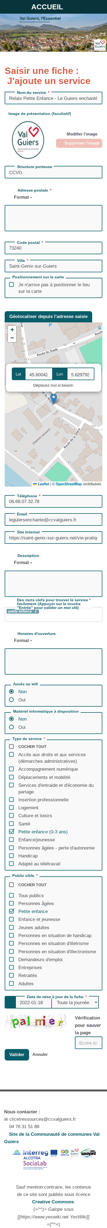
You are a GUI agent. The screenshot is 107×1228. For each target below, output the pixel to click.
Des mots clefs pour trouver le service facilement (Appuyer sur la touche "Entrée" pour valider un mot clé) (52, 604)
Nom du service (31, 92)
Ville (21, 260)
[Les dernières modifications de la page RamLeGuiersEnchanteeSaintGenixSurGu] (53, 1083)
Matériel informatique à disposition (46, 711)
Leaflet (43, 483)
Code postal (28, 242)
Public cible (23, 876)
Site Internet (28, 532)
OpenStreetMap (69, 483)
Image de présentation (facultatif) (40, 113)
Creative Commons (53, 1201)
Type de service (27, 739)
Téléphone (27, 496)
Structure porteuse (34, 167)
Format (22, 197)
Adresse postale (33, 190)
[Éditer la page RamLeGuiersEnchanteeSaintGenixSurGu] (17, 1083)
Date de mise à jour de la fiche (55, 997)
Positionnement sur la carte (38, 277)
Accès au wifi (25, 684)
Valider (16, 1054)
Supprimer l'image (81, 143)
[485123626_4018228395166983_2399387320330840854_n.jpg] (28, 139)
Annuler (40, 1054)
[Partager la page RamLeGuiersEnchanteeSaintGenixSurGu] (89, 1083)
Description (28, 555)
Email (22, 514)
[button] (53, 398)
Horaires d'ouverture (37, 633)
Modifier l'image (81, 134)
